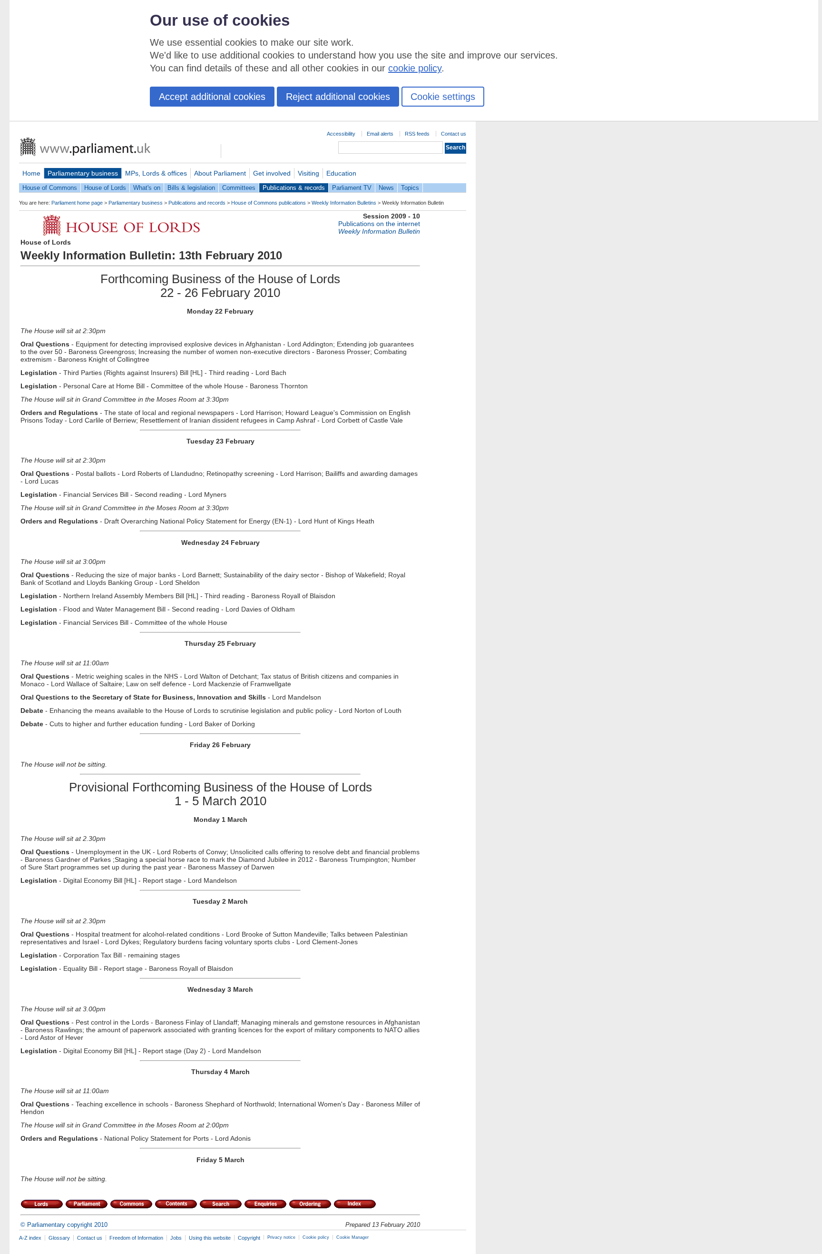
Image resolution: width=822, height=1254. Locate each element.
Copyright (249, 1238)
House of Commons (49, 187)
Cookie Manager (352, 1237)
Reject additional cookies (338, 96)
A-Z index (30, 1238)
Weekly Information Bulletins (344, 203)
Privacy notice (281, 1237)
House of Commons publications (268, 203)
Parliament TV (352, 187)
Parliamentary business (83, 173)
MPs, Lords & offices (156, 173)
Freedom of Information (136, 1238)
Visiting (308, 173)
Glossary (59, 1238)
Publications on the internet (379, 223)
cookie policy (414, 68)
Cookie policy (316, 1237)
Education (341, 173)
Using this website (210, 1238)
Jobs (176, 1238)
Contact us (453, 134)
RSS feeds (417, 134)
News (386, 187)
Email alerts (380, 134)
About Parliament (220, 173)
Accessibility (341, 134)
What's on (146, 187)
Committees (238, 187)
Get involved (272, 173)
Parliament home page (77, 203)
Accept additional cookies (212, 96)
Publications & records (294, 187)
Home (31, 173)
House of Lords (105, 187)
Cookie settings (443, 96)
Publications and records (196, 203)
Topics (410, 187)
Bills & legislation (191, 187)
